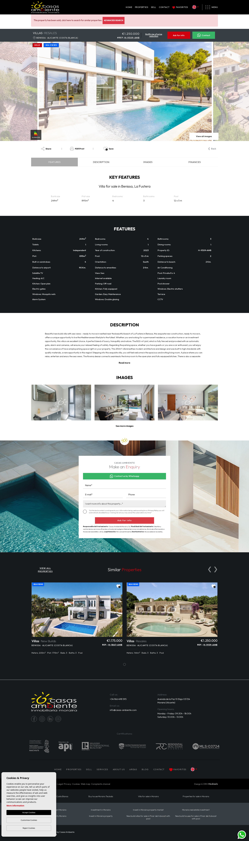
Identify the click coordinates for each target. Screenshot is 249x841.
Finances (194, 161)
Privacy (67, 784)
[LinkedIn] (50, 719)
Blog (145, 769)
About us (119, 769)
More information (15, 805)
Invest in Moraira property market (148, 810)
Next (209, 91)
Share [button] (48, 148)
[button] (124, 426)
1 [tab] (124, 664)
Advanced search (113, 20)
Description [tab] (101, 161)
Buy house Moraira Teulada (100, 796)
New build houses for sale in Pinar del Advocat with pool (195, 817)
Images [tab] (147, 161)
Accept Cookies (28, 812)
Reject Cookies (29, 828)
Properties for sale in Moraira (196, 796)
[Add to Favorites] (118, 586)
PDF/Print (79, 148)
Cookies (76, 784)
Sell (153, 7)
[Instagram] (42, 719)
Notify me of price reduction (153, 35)
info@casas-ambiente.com (123, 710)
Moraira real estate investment (196, 810)
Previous (42, 91)
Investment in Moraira (101, 810)
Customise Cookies (29, 820)
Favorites (182, 7)
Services (102, 769)
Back (213, 148)
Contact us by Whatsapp (126, 476)
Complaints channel (100, 784)
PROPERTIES (141, 7)
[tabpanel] (77, 619)
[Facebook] (34, 719)
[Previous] (209, 569)
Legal (60, 784)
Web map (85, 784)
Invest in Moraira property (101, 816)
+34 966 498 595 (118, 699)
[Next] (215, 569)
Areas (133, 769)
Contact (164, 7)
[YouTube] (58, 719)
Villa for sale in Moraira (148, 796)
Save (111, 148)
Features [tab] (54, 161)
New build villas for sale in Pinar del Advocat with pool (148, 817)
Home (129, 7)
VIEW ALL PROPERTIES (45, 570)
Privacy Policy (153, 510)
